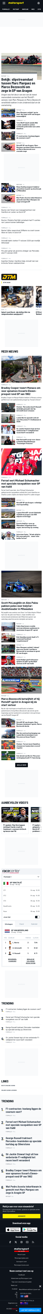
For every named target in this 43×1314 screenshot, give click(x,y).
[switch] (37, 917)
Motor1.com (21, 1254)
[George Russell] (10, 953)
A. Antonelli (17, 948)
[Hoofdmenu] (4, 3)
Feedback (21, 1275)
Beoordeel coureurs (12, 960)
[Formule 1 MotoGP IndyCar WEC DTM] (21, 876)
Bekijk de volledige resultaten (30, 961)
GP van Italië (16, 882)
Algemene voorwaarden (16, 1303)
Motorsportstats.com (21, 1265)
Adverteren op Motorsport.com (21, 1278)
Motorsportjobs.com (21, 1258)
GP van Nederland (19, 930)
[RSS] (33, 1242)
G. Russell (16, 953)
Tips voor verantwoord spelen (22, 1282)
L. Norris (16, 943)
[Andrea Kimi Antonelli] (10, 948)
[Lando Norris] (10, 942)
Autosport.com (21, 1261)
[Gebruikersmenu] (38, 3)
